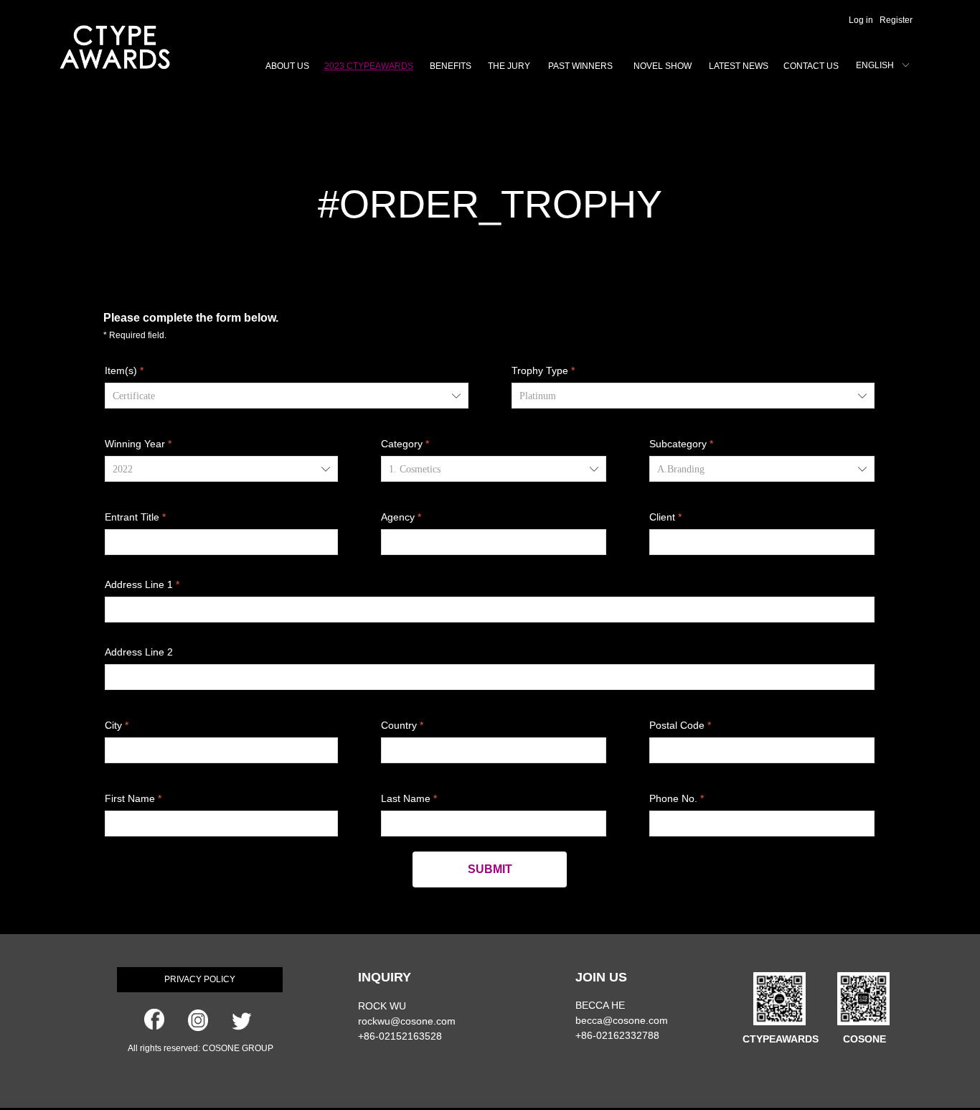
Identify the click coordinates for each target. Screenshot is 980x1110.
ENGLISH (875, 65)
